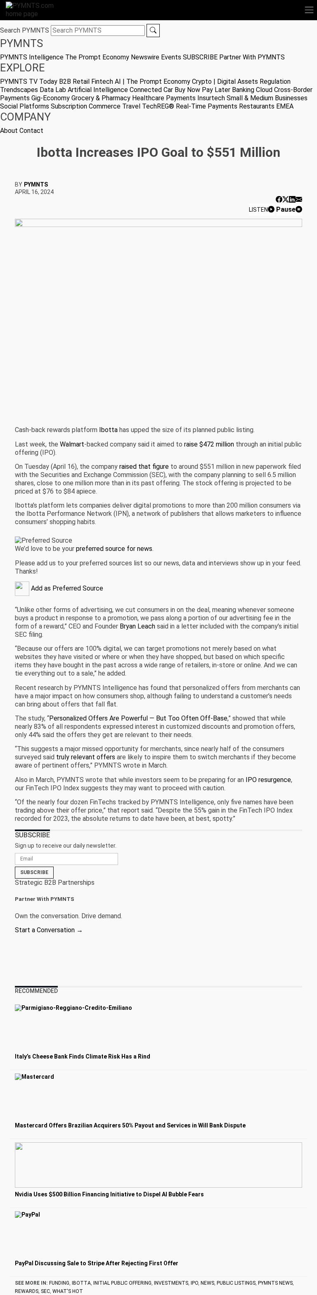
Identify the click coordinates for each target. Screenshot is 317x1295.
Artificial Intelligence (98, 90)
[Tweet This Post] (285, 199)
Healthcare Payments (164, 98)
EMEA (284, 106)
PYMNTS (36, 184)
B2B (65, 81)
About (9, 131)
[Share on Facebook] (279, 199)
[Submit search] (153, 30)
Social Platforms (24, 106)
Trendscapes (19, 90)
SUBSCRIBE (200, 57)
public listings (236, 1283)
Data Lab (53, 90)
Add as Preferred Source (66, 588)
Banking (243, 90)
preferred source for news (114, 549)
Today (48, 81)
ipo (194, 1283)
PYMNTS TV (19, 81)
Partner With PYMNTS (252, 57)
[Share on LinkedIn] (292, 199)
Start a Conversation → (49, 930)
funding (59, 1283)
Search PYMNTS (24, 30)
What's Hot (67, 1291)
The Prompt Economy (97, 57)
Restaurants (256, 106)
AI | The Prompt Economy (152, 81)
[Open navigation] (309, 10)
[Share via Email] (299, 199)
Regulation (275, 81)
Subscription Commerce (86, 106)
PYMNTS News (275, 1283)
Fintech (102, 81)
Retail (81, 81)
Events (171, 57)
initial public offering (122, 1283)
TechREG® (158, 106)
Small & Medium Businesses (267, 98)
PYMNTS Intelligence (32, 57)
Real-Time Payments (206, 106)
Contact (31, 131)
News (207, 1283)
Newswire (145, 57)
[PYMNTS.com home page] (35, 9)
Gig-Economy (50, 98)
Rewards (26, 1291)
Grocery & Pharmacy (100, 98)
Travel (131, 106)
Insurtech (211, 98)
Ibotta (81, 1283)
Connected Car (151, 90)
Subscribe (34, 872)
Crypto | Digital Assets (225, 81)
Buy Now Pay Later (202, 90)
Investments (171, 1283)
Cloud (264, 90)
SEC (45, 1291)
